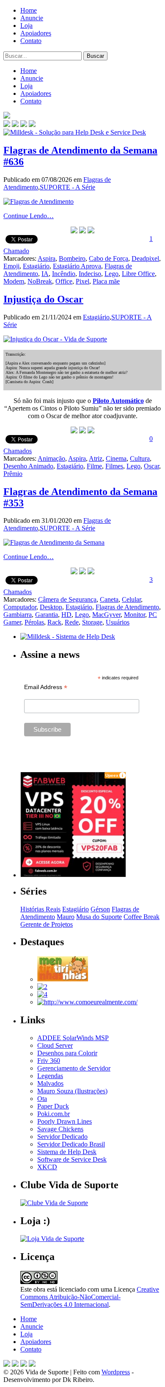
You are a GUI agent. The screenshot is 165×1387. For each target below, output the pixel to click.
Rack (54, 622)
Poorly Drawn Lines (64, 1121)
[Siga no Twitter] (23, 124)
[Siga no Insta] (6, 124)
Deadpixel (145, 258)
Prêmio (12, 473)
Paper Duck (53, 1106)
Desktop (51, 607)
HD (66, 614)
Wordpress (116, 1372)
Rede (72, 622)
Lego (111, 273)
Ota (42, 1098)
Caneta (109, 599)
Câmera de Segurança (67, 599)
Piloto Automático (118, 400)
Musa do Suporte (99, 916)
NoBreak (40, 281)
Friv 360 (48, 1060)
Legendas (50, 1075)
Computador (19, 607)
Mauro (65, 916)
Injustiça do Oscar (43, 299)
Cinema (116, 458)
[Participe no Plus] (23, 1364)
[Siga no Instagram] (32, 1364)
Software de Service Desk (72, 1159)
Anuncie (31, 18)
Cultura (140, 458)
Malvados (50, 1083)
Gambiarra (17, 614)
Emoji (11, 266)
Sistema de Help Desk (66, 1151)
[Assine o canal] (32, 124)
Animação (51, 458)
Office (63, 281)
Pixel (82, 281)
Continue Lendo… (28, 215)
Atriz (95, 458)
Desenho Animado (28, 466)
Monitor (134, 614)
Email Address (45, 687)
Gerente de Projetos (46, 924)
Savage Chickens (60, 1129)
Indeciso (90, 273)
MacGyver (106, 614)
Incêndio (63, 273)
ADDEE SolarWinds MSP (73, 1037)
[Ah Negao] (42, 994)
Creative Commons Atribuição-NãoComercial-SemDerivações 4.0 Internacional (89, 1297)
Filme (94, 466)
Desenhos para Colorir (67, 1053)
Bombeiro (72, 258)
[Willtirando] (42, 986)
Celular (131, 599)
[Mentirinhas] (62, 979)
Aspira (46, 258)
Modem (13, 281)
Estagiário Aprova (77, 266)
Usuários (117, 622)
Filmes (114, 466)
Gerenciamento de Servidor (73, 1068)
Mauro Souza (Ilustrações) (72, 1091)
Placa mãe (106, 281)
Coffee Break (142, 916)
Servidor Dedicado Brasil (71, 1144)
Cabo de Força (108, 258)
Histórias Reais (40, 909)
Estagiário (36, 266)
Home (28, 10)
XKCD (47, 1167)
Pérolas (34, 622)
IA (45, 273)
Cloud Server (55, 1045)
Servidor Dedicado (62, 1136)
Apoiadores (35, 33)
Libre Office (138, 273)
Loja (26, 25)
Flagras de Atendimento (127, 607)
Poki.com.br (53, 1113)
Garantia (46, 614)
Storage (92, 622)
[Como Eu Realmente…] (87, 1002)
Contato (30, 40)
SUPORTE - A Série (67, 187)
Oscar (151, 466)
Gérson (100, 909)
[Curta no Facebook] (15, 124)
